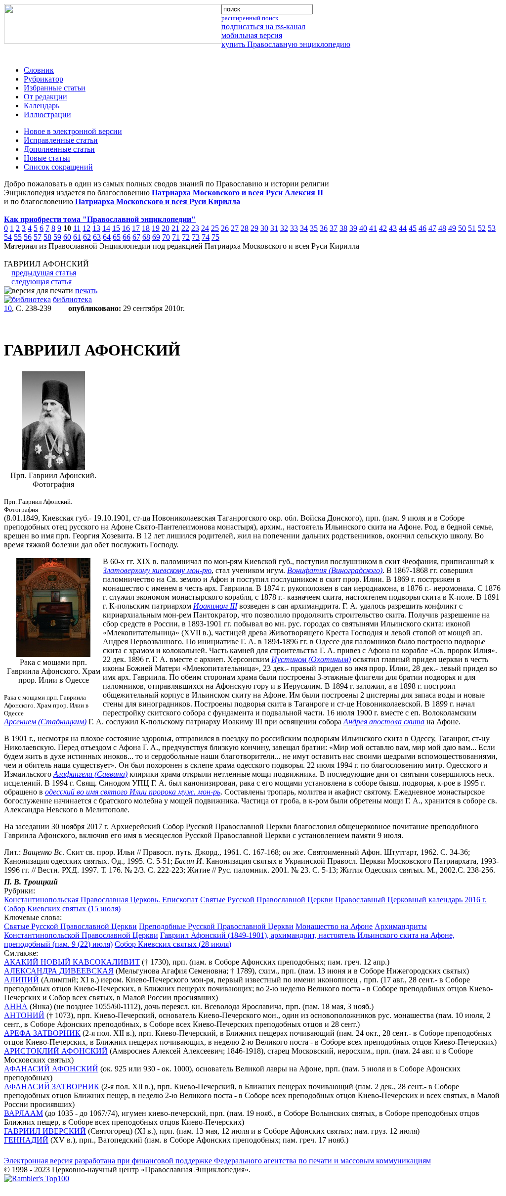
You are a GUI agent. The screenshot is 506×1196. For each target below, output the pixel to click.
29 (254, 228)
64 (107, 237)
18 (146, 228)
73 (196, 237)
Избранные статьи (54, 88)
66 (126, 237)
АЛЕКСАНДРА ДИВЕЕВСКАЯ (59, 971)
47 (432, 228)
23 (195, 228)
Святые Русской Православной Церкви (266, 899)
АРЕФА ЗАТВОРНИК (42, 1033)
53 (492, 228)
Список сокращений (58, 167)
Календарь (41, 105)
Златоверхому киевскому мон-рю (157, 570)
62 (87, 237)
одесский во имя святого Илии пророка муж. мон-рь (132, 792)
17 (136, 228)
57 (38, 237)
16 (126, 228)
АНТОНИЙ (24, 1015)
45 (413, 228)
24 (205, 228)
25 (215, 228)
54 (8, 237)
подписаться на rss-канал (263, 26)
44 (403, 228)
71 (176, 237)
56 (28, 237)
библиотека (72, 299)
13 (96, 228)
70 (166, 237)
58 (47, 237)
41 (373, 228)
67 (136, 237)
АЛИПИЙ (21, 979)
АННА (16, 1006)
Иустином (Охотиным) (311, 659)
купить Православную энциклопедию (285, 44)
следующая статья (41, 281)
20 (165, 228)
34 (304, 228)
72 (186, 237)
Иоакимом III (215, 606)
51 (472, 228)
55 (18, 237)
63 (97, 237)
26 (225, 228)
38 (343, 228)
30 (264, 228)
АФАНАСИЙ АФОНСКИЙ (51, 1068)
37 (333, 228)
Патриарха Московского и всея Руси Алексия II (237, 192)
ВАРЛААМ (23, 1113)
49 (452, 228)
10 (8, 308)
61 (77, 237)
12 (86, 228)
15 (116, 228)
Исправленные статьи (61, 140)
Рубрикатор (43, 79)
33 (294, 228)
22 (185, 228)
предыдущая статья (43, 272)
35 (314, 228)
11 (77, 228)
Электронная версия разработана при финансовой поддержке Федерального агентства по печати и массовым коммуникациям (217, 1160)
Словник (39, 70)
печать (86, 290)
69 (156, 237)
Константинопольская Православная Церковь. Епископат (101, 899)
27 (235, 228)
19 (156, 228)
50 (462, 228)
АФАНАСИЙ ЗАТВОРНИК (51, 1086)
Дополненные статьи (59, 149)
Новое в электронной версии (73, 131)
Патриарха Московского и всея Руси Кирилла (157, 201)
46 (422, 228)
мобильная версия (251, 35)
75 (215, 237)
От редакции (45, 96)
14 (106, 228)
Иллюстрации (47, 114)
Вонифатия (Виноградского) (334, 570)
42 (383, 228)
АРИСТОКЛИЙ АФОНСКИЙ (56, 1051)
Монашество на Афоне (334, 926)
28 (245, 228)
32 (284, 228)
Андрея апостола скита (383, 721)
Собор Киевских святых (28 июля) (173, 944)
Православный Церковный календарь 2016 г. (411, 899)
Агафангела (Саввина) (90, 774)
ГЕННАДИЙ (26, 1140)
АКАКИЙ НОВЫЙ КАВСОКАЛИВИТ (72, 962)
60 (67, 237)
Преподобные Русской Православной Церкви (216, 926)
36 (324, 228)
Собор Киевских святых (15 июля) (62, 908)
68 (146, 237)
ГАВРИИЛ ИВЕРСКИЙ (45, 1131)
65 (117, 237)
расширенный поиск (249, 18)
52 (482, 228)
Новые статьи (47, 158)
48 (442, 228)
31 (274, 228)
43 (393, 228)
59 (57, 237)
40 (363, 228)
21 (175, 228)
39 (353, 228)
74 (206, 237)
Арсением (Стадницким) (45, 721)
